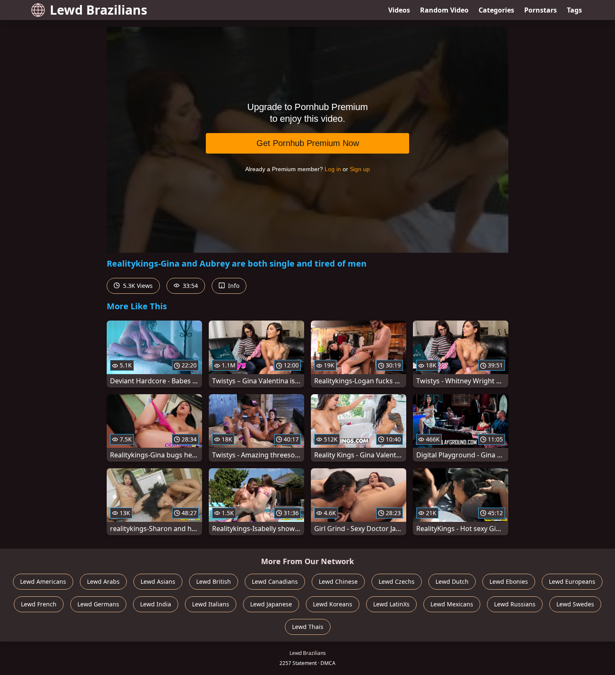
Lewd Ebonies (508, 581)
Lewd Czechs (397, 581)
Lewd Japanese (271, 604)
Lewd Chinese (338, 581)
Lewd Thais (307, 627)
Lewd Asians (158, 581)
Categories (496, 10)
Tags (574, 10)
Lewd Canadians (275, 581)
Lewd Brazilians (98, 9)
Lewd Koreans (332, 604)
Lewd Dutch (452, 581)
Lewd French (38, 604)
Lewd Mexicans (451, 604)
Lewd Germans (98, 604)
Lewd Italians (210, 604)
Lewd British (213, 581)
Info (232, 286)
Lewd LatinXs (391, 604)
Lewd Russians (515, 604)
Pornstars (540, 10)
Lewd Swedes (575, 604)
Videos (399, 10)
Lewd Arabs (103, 581)
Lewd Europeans (572, 581)
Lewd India (155, 604)
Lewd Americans (43, 581)
